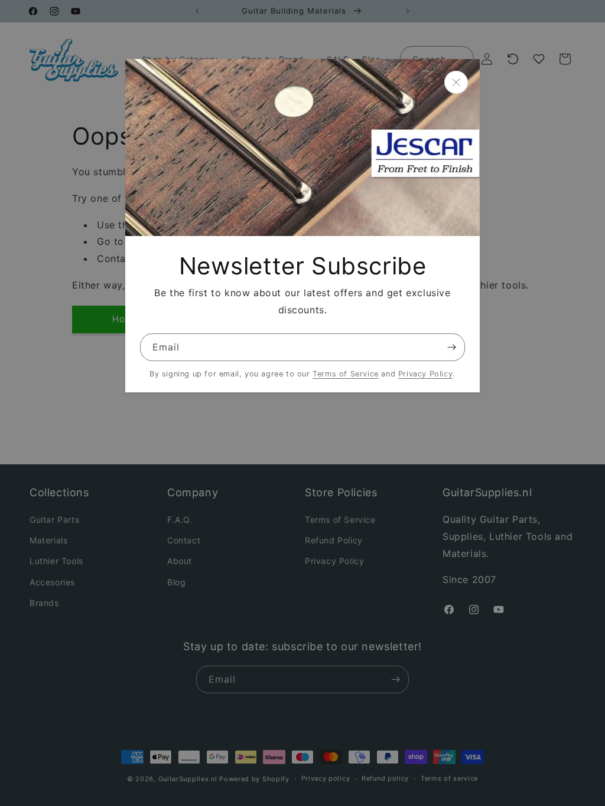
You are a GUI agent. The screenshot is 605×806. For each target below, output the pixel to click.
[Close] (456, 82)
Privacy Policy (425, 373)
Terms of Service (346, 373)
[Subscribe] (451, 347)
